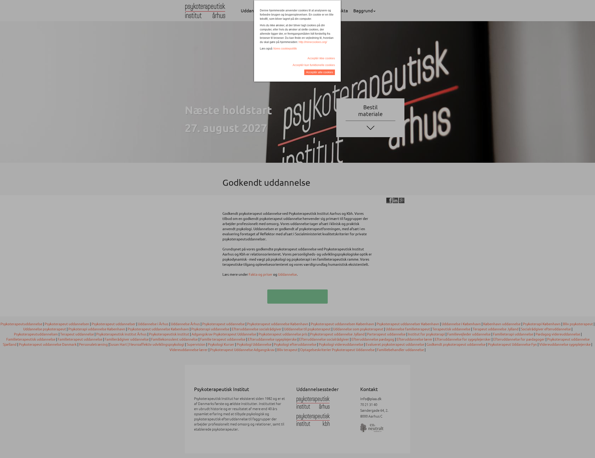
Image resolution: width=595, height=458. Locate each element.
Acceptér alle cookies (319, 72)
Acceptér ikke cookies (321, 58)
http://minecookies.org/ (313, 42)
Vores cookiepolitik (285, 48)
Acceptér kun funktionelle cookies (314, 65)
